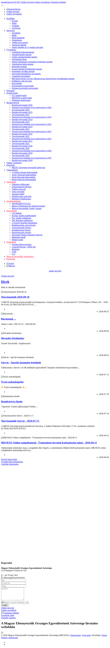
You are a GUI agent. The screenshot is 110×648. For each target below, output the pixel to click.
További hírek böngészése (12, 462)
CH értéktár (17, 213)
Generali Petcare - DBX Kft (24, 247)
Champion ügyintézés (21, 76)
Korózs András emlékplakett (24, 215)
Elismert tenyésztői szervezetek (25, 88)
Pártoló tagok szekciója (21, 196)
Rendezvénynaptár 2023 (22, 127)
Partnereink (11, 242)
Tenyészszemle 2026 (20, 110)
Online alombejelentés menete (24, 57)
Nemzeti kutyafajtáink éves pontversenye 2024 (31, 124)
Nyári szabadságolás (12, 381)
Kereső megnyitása (9, 459)
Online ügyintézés (42, 2)
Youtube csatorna (8, 618)
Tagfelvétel (11, 182)
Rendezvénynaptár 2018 (22, 160)
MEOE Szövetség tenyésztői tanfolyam (28, 167)
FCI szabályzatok (19, 95)
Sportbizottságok (13, 201)
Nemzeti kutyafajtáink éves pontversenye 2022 (31, 139)
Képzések (10, 165)
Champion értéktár (58, 2)
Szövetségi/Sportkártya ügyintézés (26, 74)
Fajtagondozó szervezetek (23, 86)
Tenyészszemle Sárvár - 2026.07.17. (20, 420)
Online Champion (14, 163)
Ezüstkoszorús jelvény (21, 230)
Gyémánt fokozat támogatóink (24, 172)
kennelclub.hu (7, 2)
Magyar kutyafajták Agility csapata (26, 208)
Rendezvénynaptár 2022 (22, 134)
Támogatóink (12, 170)
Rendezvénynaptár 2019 (22, 153)
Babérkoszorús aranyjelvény (24, 225)
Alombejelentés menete (22, 54)
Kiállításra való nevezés (22, 81)
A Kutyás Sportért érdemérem (24, 223)
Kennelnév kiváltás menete (23, 71)
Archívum (16, 28)
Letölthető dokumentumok (23, 52)
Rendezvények (12, 103)
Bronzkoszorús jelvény (21, 232)
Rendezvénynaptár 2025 (22, 112)
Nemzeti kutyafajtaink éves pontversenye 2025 (31, 117)
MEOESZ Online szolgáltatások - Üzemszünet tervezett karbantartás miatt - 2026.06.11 (49, 442)
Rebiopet (15, 249)
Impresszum (76, 635)
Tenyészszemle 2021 (20, 143)
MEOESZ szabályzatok (22, 98)
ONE (14, 252)
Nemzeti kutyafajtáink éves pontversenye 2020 (31, 151)
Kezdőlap (10, 18)
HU (19, 2)
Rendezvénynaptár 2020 (22, 146)
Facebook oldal (7, 615)
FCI (13, 254)
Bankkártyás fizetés (12, 401)
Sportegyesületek (19, 45)
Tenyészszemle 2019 (20, 155)
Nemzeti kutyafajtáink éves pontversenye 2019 (31, 158)
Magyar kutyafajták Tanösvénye (20, 256)
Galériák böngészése (10, 464)
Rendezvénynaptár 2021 (22, 141)
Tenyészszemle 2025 (20, 115)
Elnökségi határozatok (21, 100)
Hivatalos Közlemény (12, 338)
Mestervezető (17, 240)
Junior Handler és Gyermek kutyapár (27, 47)
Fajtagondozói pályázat (21, 187)
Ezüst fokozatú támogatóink (23, 177)
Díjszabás (10, 90)
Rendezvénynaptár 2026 (22, 105)
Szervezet (10, 30)
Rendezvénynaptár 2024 (22, 119)
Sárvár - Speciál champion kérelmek (21, 362)
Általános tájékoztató (21, 184)
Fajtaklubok (17, 40)
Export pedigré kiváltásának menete (27, 69)
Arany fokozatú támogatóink (24, 175)
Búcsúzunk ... (8, 318)
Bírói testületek (18, 38)
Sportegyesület (18, 194)
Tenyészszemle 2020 (20, 148)
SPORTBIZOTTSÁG (21, 203)
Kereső (15, 21)
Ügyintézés (11, 50)
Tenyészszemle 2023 (20, 129)
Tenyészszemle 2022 (20, 136)
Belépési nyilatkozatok (21, 199)
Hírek (14, 23)
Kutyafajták (17, 83)
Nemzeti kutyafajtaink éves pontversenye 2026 (31, 107)
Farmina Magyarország (21, 244)
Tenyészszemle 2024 (20, 122)
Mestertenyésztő (18, 237)
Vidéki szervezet (19, 189)
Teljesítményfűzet (19, 59)
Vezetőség (16, 33)
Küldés (5, 605)
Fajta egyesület (18, 191)
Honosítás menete (19, 66)
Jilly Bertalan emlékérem (22, 220)
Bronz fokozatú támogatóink (24, 179)
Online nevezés (27, 2)
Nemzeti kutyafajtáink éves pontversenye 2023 (31, 131)
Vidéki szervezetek (20, 42)
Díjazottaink (11, 211)
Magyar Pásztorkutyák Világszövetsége (28, 206)
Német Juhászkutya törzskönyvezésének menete (32, 62)
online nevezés (55, 271)
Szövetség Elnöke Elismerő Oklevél (27, 235)
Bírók (14, 35)
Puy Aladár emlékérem (21, 218)
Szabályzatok (12, 93)
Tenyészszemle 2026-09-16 (15, 297)
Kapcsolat (10, 259)
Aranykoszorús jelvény (21, 228)
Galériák (15, 26)
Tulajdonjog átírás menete (23, 64)
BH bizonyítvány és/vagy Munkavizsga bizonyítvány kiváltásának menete (43, 78)
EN (15, 2)
